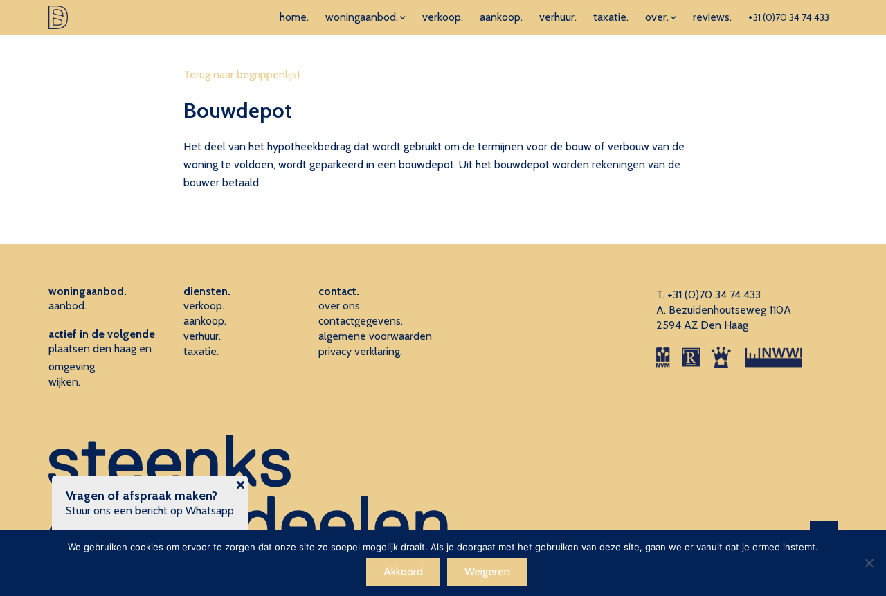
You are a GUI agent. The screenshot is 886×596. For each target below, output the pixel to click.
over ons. (340, 305)
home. (294, 17)
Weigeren (487, 571)
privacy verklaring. (360, 351)
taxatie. (611, 17)
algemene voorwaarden (375, 336)
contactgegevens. (360, 320)
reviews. (712, 17)
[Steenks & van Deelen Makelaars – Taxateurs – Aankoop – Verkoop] (58, 17)
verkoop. (442, 17)
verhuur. (558, 17)
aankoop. (501, 17)
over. (657, 17)
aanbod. (67, 305)
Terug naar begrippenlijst (242, 74)
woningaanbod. (361, 17)
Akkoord (403, 571)
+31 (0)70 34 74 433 (788, 17)
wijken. (64, 381)
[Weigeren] (869, 563)
